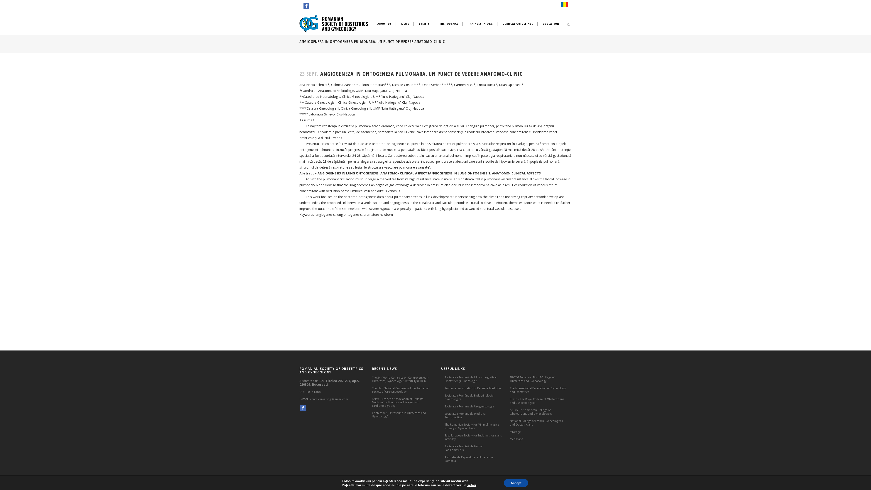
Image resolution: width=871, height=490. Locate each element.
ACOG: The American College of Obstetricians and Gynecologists (531, 412)
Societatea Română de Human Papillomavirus (464, 448)
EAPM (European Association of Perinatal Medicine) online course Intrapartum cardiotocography (398, 402)
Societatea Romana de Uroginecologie (469, 406)
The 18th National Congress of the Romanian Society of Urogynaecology (400, 390)
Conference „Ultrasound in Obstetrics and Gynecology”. (399, 414)
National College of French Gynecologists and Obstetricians (536, 422)
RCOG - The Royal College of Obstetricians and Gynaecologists (537, 401)
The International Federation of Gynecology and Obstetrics (538, 390)
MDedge (515, 432)
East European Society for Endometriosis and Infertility (473, 437)
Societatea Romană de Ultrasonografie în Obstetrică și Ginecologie (471, 379)
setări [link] (471, 485)
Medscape (516, 439)
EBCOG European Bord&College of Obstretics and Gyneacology (532, 379)
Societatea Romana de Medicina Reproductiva (465, 415)
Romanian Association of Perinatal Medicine (473, 388)
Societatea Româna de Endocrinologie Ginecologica (469, 397)
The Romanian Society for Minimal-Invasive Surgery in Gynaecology (472, 426)
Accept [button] (516, 483)
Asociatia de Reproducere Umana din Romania (469, 459)
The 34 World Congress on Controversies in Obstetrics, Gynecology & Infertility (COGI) (400, 379)
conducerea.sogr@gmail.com (329, 399)
